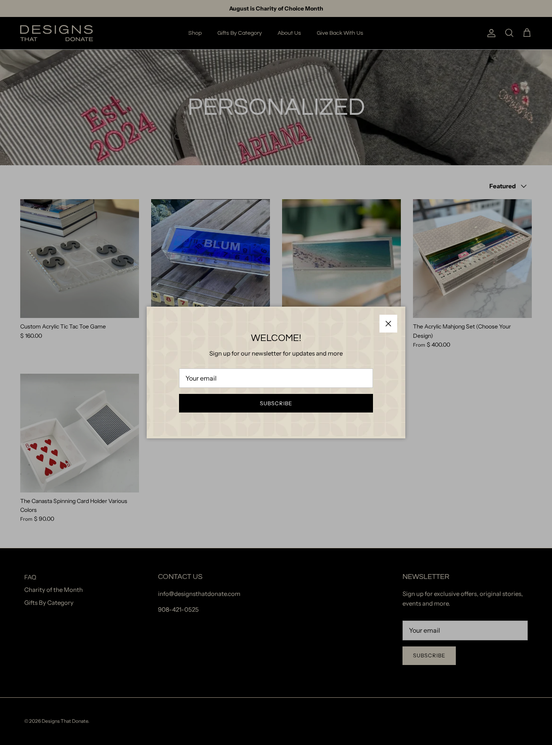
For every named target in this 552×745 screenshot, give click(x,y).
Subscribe (276, 403)
